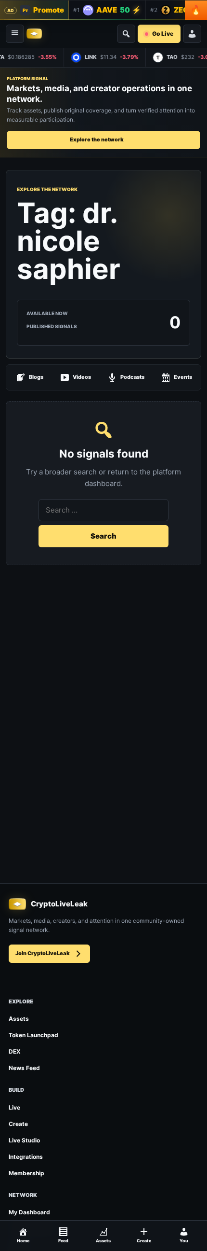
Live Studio (24, 1140)
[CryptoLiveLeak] (34, 34)
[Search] (126, 34)
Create (18, 1123)
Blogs (36, 377)
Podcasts (132, 377)
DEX (15, 1051)
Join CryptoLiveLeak (42, 953)
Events (183, 377)
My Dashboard (29, 1212)
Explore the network (97, 139)
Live (14, 1107)
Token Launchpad (33, 1035)
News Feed (24, 1067)
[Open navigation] (15, 34)
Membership (26, 1173)
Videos (82, 377)
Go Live (162, 33)
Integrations (26, 1156)
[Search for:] (103, 510)
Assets (19, 1018)
